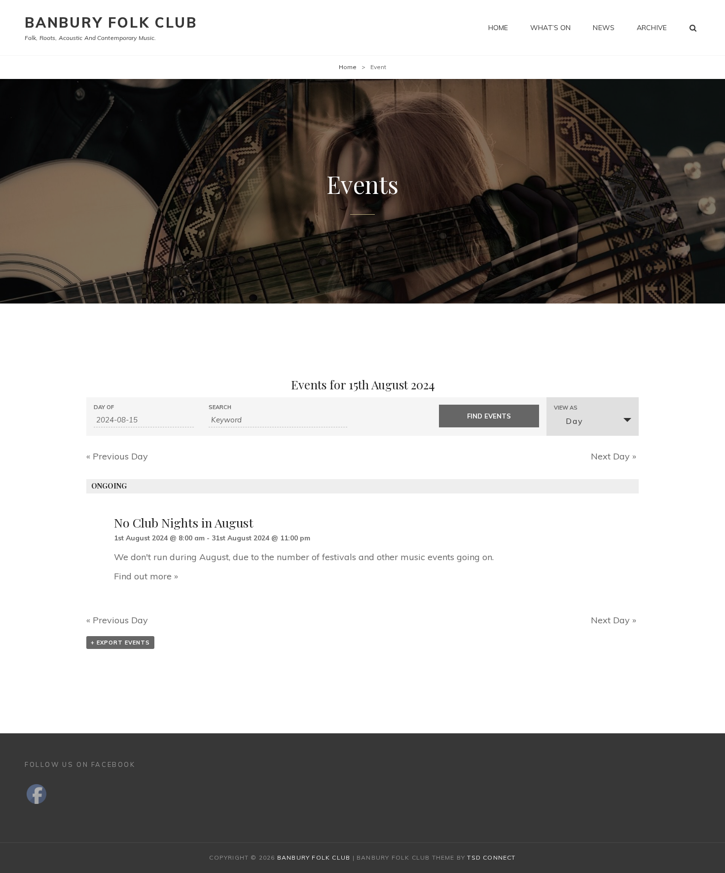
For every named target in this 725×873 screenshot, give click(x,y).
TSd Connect (491, 857)
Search (220, 407)
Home (498, 27)
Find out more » (146, 576)
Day (574, 421)
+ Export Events (120, 642)
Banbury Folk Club (111, 22)
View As (566, 408)
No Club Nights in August (184, 522)
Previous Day (117, 456)
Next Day (613, 456)
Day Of (104, 407)
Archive (652, 27)
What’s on (550, 27)
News (604, 27)
